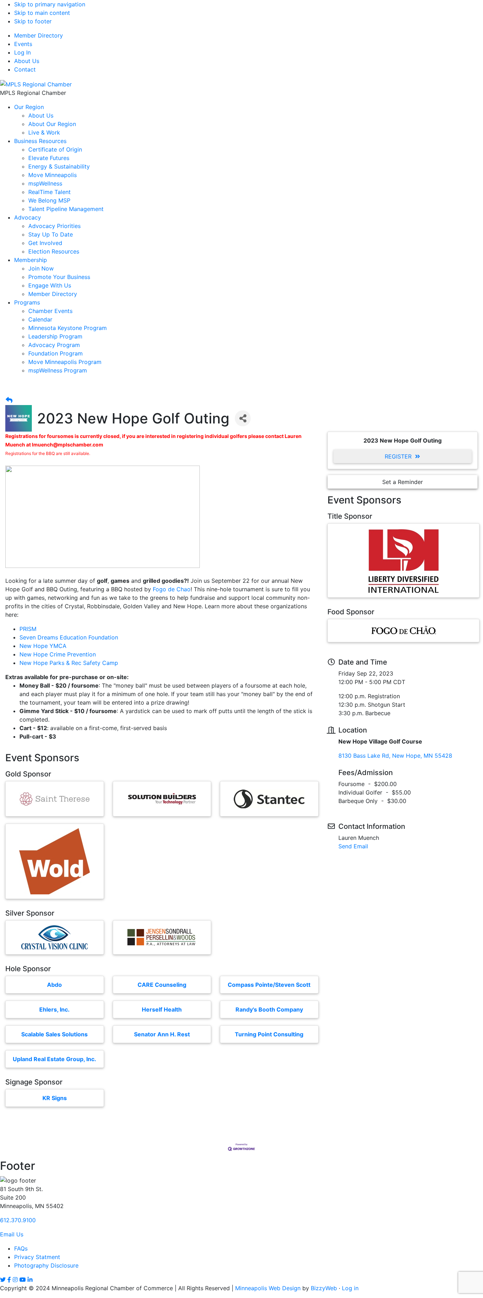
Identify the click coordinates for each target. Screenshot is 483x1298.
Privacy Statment (37, 1256)
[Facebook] (9, 1279)
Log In (22, 52)
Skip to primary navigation (49, 4)
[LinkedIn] (30, 1279)
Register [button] (398, 456)
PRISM (27, 628)
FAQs (21, 1248)
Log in (350, 1288)
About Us (26, 60)
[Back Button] (9, 400)
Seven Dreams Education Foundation (68, 637)
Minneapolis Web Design (268, 1288)
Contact (25, 69)
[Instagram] (15, 1279)
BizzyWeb (324, 1288)
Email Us (11, 1234)
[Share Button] (243, 418)
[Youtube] (22, 1279)
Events (23, 43)
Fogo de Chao (172, 589)
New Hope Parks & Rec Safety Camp (68, 662)
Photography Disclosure (46, 1265)
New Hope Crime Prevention (57, 654)
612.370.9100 (18, 1220)
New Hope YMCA (42, 645)
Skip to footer (33, 21)
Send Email (353, 846)
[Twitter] (3, 1279)
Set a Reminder (402, 481)
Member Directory (38, 35)
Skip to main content (42, 12)
